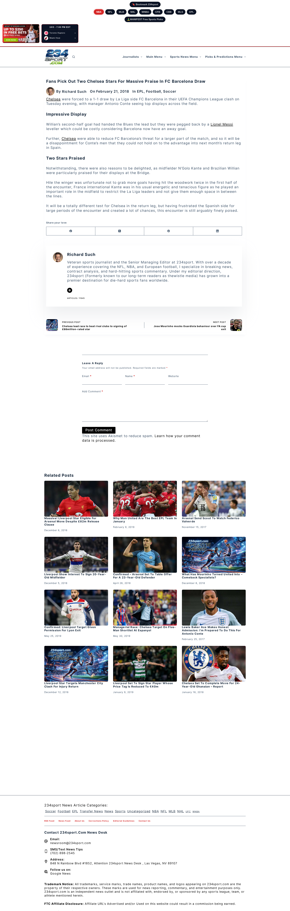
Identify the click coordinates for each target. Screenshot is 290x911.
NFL (110, 12)
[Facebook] (70, 231)
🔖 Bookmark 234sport (145, 4)
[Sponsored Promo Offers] (21, 33)
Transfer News (91, 811)
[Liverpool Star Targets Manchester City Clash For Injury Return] (76, 664)
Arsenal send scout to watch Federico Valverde (211, 519)
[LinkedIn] (217, 231)
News (109, 811)
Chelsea (53, 99)
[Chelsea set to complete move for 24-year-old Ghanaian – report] (214, 664)
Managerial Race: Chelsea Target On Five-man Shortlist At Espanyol (144, 628)
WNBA (145, 12)
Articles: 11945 (76, 298)
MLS (180, 12)
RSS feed (49, 821)
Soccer (169, 91)
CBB (169, 12)
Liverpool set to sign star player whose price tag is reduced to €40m (143, 684)
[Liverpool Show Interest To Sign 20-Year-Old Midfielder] (76, 555)
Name (130, 376)
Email (86, 376)
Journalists (131, 56)
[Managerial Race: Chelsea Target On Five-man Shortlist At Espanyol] (145, 608)
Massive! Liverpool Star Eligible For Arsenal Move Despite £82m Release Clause (71, 521)
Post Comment (98, 430)
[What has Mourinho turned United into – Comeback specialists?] (214, 555)
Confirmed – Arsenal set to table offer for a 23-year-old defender (142, 576)
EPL (191, 12)
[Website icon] (69, 290)
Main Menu (154, 56)
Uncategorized (138, 811)
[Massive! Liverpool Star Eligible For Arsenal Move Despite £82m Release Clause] (76, 499)
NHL (132, 12)
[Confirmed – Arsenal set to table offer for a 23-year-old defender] (145, 555)
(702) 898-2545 (62, 853)
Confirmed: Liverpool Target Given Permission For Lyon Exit (70, 628)
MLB (121, 12)
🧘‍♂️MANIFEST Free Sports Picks (145, 19)
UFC (188, 811)
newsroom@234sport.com (70, 843)
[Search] (73, 57)
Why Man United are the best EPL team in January (145, 519)
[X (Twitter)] (119, 231)
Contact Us (144, 821)
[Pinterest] (168, 231)
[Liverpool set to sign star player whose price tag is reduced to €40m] (145, 664)
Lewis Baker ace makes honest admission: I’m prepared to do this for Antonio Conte (211, 630)
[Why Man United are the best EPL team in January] (145, 499)
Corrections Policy (99, 821)
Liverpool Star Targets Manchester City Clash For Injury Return (73, 684)
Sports (120, 811)
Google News (60, 873)
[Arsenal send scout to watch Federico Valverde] (214, 499)
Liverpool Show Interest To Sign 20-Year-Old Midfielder (75, 576)
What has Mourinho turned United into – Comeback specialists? (212, 576)
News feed (64, 821)
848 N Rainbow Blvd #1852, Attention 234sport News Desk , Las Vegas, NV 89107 (113, 863)
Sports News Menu (184, 56)
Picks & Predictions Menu (224, 56)
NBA (98, 12)
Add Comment (92, 391)
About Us (79, 821)
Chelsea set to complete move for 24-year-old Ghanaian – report (211, 684)
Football (153, 91)
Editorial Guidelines (123, 821)
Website (173, 376)
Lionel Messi (222, 124)
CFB (157, 12)
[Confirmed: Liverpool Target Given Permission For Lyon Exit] (76, 608)
